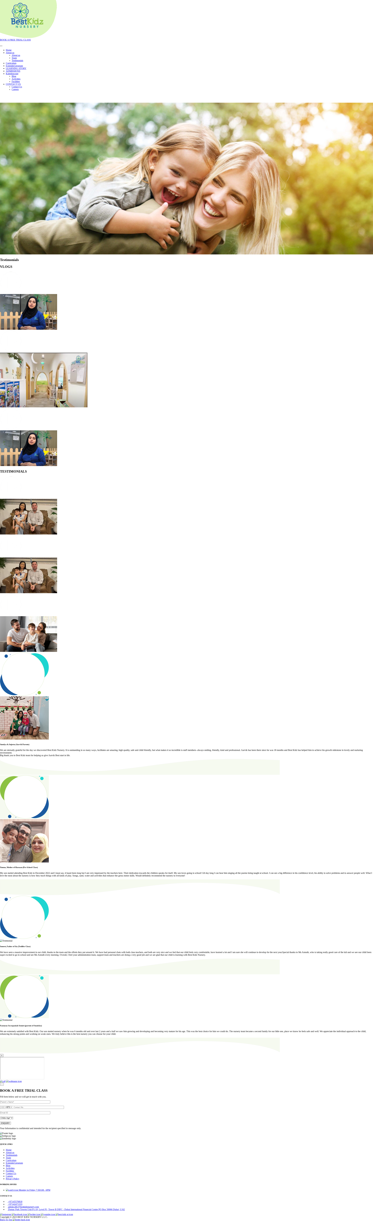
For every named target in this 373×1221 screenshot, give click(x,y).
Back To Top (6, 1219)
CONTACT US (13, 84)
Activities (16, 79)
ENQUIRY (5, 1123)
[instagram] (6, 1214)
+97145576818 (15, 1201)
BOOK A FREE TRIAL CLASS (15, 40)
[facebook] (20, 1214)
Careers (15, 89)
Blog (14, 76)
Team (14, 58)
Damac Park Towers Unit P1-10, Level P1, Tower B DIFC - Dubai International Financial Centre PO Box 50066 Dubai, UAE (66, 1209)
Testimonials (17, 60)
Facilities (16, 81)
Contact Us (17, 86)
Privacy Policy (12, 1178)
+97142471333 (15, 1204)
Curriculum (11, 63)
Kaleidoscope (12, 73)
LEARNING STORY (16, 68)
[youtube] (48, 1214)
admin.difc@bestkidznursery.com (23, 1207)
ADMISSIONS (13, 71)
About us (10, 52)
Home (9, 50)
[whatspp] (14, 1081)
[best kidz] (64, 1214)
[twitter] (34, 1214)
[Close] (2, 1084)
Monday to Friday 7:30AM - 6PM (34, 1190)
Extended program (14, 66)
